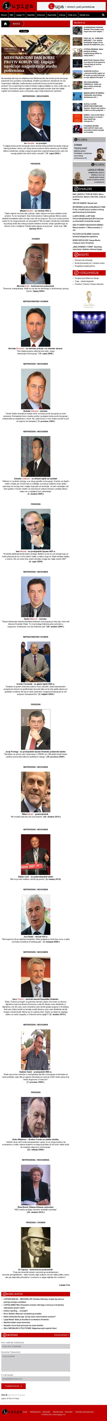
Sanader (30, 143)
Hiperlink (31, 15)
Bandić (30, 814)
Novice (16, 24)
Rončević (20, 348)
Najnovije (79, 23)
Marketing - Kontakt (63, 1411)
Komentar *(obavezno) (10, 1352)
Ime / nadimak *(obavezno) (12, 1342)
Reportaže (52, 15)
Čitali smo (72, 15)
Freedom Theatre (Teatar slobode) (89, 284)
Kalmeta (34, 411)
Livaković (26, 478)
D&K (11, 15)
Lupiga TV (20, 15)
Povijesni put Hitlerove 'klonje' (87, 278)
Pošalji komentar (13, 1386)
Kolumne (41, 15)
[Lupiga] (17, 5)
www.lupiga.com (59, 1414)
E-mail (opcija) (7, 1375)
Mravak (23, 551)
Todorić (20, 999)
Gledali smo (84, 15)
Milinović (33, 619)
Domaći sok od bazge (84, 260)
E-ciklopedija (86, 273)
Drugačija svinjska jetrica (85, 266)
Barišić (30, 211)
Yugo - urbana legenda (84, 281)
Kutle (27, 286)
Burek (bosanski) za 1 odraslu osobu (90, 263)
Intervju (62, 15)
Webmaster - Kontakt (40, 1411)
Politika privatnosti (84, 1411)
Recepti (81, 254)
